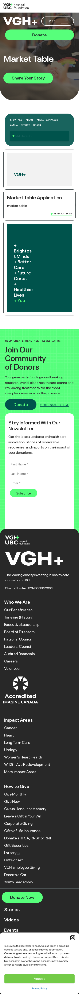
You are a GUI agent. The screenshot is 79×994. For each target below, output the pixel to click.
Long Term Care (17, 742)
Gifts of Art (13, 860)
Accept (39, 978)
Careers (11, 661)
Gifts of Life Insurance (22, 831)
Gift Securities (16, 845)
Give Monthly (15, 794)
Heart (9, 735)
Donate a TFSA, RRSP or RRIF (28, 838)
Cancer (10, 728)
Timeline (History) (18, 617)
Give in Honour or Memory (25, 809)
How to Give (16, 786)
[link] (39, 205)
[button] (73, 938)
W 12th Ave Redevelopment (27, 764)
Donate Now (22, 897)
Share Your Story (28, 78)
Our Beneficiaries (18, 610)
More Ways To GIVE (56, 405)
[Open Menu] (64, 21)
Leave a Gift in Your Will (23, 816)
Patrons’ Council (18, 639)
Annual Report (20, 125)
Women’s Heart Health (23, 757)
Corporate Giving (18, 823)
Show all (16, 120)
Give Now (12, 801)
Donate (39, 35)
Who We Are (17, 602)
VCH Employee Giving (22, 867)
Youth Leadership (18, 882)
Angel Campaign (47, 120)
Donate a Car (15, 875)
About (29, 120)
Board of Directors (19, 632)
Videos (11, 919)
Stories (12, 909)
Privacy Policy (39, 988)
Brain (37, 125)
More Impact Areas (20, 772)
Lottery (10, 853)
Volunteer (12, 668)
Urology (10, 750)
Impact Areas (18, 720)
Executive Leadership (21, 625)
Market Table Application (34, 197)
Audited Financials (19, 654)
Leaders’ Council (18, 646)
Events (11, 930)
